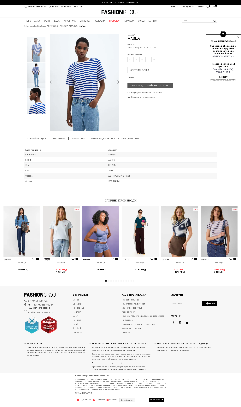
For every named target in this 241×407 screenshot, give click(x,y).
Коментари (78, 138)
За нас (76, 300)
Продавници (78, 308)
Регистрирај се (188, 7)
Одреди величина (139, 70)
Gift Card (77, 328)
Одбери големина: (134, 54)
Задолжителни (85, 400)
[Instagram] (180, 322)
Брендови (77, 304)
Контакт (77, 312)
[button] (199, 21)
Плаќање (126, 332)
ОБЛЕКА (64, 26)
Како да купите (128, 312)
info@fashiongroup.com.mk (223, 80)
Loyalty (76, 324)
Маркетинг (113, 400)
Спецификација (37, 138)
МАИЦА (22, 262)
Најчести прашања (130, 300)
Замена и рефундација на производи (139, 324)
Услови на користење (132, 308)
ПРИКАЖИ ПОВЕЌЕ (83, 393)
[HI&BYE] (86, 259)
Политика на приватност (133, 304)
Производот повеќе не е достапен (150, 85)
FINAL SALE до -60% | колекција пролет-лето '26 (119, 2)
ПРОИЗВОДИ (53, 26)
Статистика (100, 400)
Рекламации (127, 320)
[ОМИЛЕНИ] (208, 7)
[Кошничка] (214, 7)
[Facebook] (173, 323)
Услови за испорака (131, 328)
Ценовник (77, 332)
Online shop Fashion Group (35, 26)
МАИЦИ (73, 26)
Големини (59, 138)
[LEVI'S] (47, 259)
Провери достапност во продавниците (115, 138)
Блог (75, 316)
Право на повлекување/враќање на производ (143, 316)
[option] (120, 2)
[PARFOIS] (7, 259)
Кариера (77, 320)
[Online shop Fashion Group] (120, 12)
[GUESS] (165, 259)
